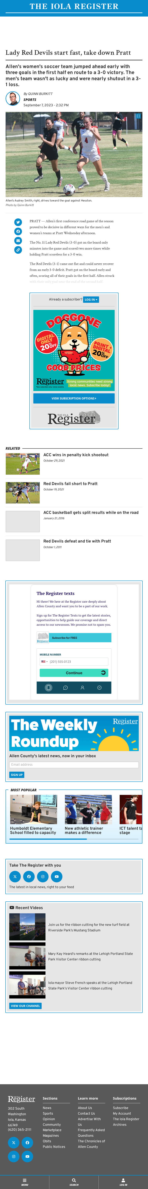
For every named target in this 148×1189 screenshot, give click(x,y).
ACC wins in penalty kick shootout (75, 455)
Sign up (17, 775)
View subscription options (73, 398)
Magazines (51, 1136)
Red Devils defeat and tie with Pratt (77, 541)
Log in (90, 299)
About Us (85, 1108)
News (47, 1108)
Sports (30, 99)
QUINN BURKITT (40, 94)
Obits (47, 1141)
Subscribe (120, 1108)
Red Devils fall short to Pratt (70, 484)
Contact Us (86, 1114)
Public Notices (54, 1147)
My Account (122, 1114)
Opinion (49, 1119)
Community (52, 1125)
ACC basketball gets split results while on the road (91, 512)
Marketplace (52, 1130)
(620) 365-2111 (19, 1130)
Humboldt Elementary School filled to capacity (33, 830)
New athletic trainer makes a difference (84, 830)
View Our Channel (25, 1006)
